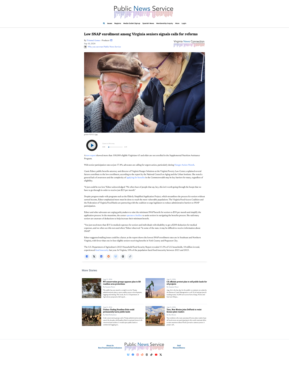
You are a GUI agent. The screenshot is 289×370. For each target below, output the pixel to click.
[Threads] (146, 354)
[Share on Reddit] (108, 256)
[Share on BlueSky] (115, 256)
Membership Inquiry (164, 23)
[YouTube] (156, 354)
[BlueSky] (128, 354)
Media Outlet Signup (131, 23)
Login (184, 23)
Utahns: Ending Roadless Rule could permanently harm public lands (118, 310)
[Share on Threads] (123, 256)
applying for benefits (136, 178)
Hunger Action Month (184, 165)
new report (91, 155)
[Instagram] (137, 354)
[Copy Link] (130, 256)
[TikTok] (151, 354)
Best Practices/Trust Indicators (110, 348)
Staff (179, 345)
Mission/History (179, 348)
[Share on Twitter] (94, 256)
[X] (160, 354)
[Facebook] (133, 354)
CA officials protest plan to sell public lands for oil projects (187, 282)
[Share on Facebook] (87, 256)
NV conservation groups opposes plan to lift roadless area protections (122, 282)
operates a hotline (134, 215)
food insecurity (102, 250)
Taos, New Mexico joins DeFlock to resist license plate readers (184, 310)
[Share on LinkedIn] (101, 256)
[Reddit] (142, 354)
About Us (110, 345)
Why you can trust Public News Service (104, 47)
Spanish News (148, 23)
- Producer (98, 41)
